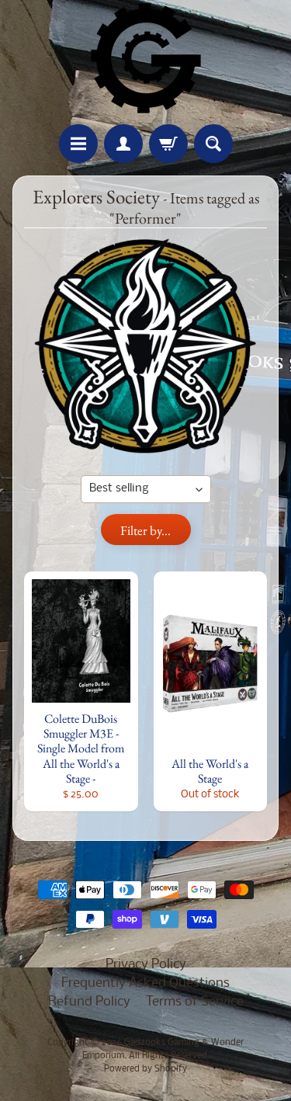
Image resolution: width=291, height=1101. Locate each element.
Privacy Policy (146, 964)
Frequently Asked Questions (145, 983)
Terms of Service (195, 1002)
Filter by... (145, 530)
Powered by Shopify (145, 1069)
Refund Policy (89, 1002)
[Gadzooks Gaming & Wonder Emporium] (146, 58)
